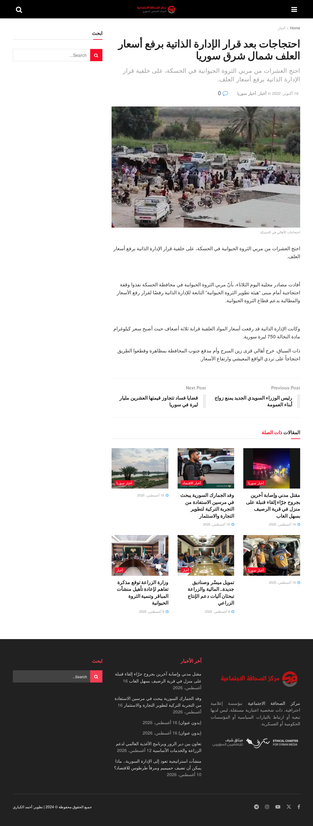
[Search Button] (19, 9)
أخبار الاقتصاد (191, 482)
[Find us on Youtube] (277, 806)
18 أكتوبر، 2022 (285, 93)
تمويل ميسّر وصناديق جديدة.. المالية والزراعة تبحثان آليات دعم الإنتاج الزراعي (211, 592)
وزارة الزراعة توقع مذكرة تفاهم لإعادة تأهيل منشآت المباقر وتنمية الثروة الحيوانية (142, 592)
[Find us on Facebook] (298, 806)
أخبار (281, 27)
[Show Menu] (294, 9)
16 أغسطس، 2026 (283, 524)
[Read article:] (140, 468)
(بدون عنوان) (190, 722)
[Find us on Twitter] (288, 806)
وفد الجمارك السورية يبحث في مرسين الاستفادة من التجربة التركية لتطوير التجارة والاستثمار (207, 505)
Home (295, 27)
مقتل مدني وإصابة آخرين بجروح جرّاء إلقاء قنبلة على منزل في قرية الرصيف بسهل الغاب (273, 505)
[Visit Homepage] (157, 9)
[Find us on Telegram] (256, 806)
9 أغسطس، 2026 (218, 611)
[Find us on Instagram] (267, 806)
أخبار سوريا (246, 93)
